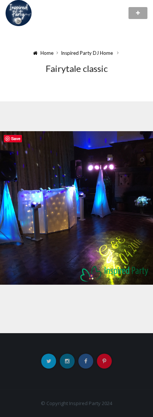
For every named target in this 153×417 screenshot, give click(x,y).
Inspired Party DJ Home (87, 53)
